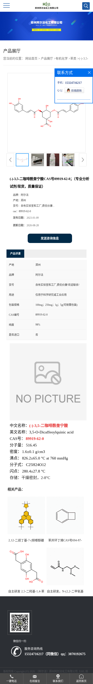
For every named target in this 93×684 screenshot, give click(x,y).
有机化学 (62, 58)
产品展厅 (47, 58)
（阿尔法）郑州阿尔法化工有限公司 (57, 671)
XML (82, 671)
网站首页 (31, 58)
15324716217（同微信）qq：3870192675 (54, 654)
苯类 (73, 58)
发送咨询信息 (50, 238)
